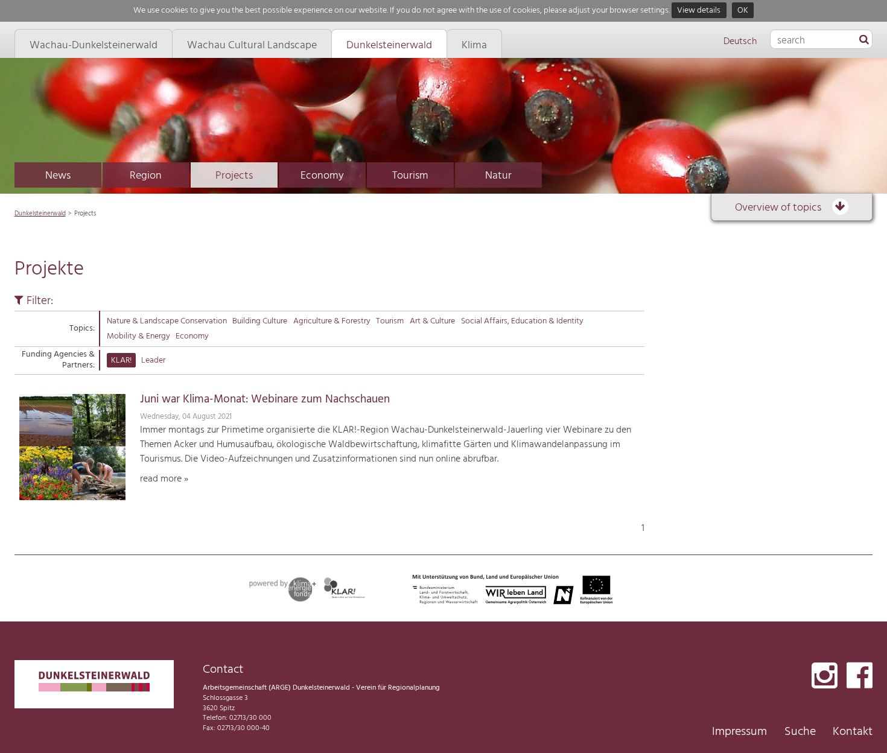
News (58, 176)
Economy (322, 176)
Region (146, 176)
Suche (800, 732)
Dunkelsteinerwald (40, 213)
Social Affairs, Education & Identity (522, 321)
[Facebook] (860, 676)
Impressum (739, 732)
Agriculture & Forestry (331, 321)
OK (742, 10)
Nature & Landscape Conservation (167, 321)
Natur (498, 176)
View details (698, 10)
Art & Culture (432, 321)
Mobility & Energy (138, 336)
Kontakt (853, 732)
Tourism (410, 176)
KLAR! (121, 360)
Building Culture (259, 321)
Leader (153, 360)
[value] (864, 40)
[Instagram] (825, 676)
